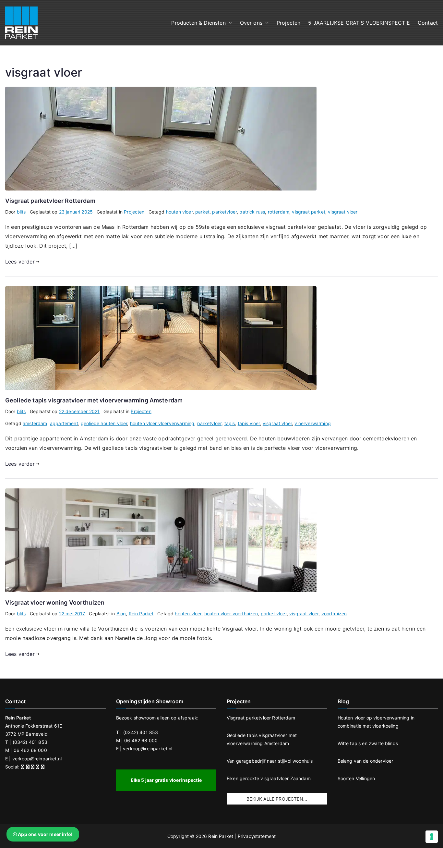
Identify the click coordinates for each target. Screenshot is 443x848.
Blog (121, 613)
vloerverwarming (312, 423)
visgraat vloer (342, 212)
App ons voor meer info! (45, 834)
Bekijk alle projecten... (276, 799)
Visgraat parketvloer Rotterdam (50, 200)
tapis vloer (249, 423)
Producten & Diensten (198, 22)
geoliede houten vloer (104, 423)
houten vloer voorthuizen (231, 613)
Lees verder (20, 261)
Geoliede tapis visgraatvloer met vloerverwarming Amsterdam (94, 400)
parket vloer (274, 613)
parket (202, 212)
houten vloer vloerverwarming (162, 423)
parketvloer (224, 212)
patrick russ (252, 212)
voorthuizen (334, 613)
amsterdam (35, 423)
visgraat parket (308, 212)
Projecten (288, 22)
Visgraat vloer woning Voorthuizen (54, 602)
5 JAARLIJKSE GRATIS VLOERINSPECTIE (359, 22)
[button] (229, 23)
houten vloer (179, 212)
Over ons (251, 22)
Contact (428, 22)
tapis (229, 423)
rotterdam (278, 212)
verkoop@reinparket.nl (37, 758)
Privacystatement (257, 836)
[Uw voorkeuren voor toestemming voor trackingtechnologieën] (431, 836)
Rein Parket (141, 613)
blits (21, 212)
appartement (64, 423)
